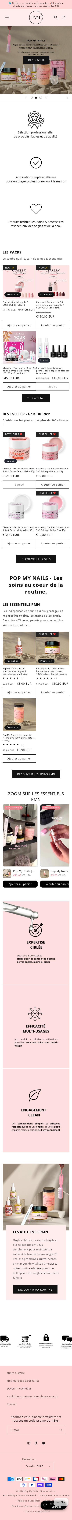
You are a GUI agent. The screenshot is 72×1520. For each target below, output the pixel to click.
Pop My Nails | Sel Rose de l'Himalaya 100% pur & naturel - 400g (19, 738)
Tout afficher (36, 398)
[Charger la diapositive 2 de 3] (36, 98)
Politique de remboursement (54, 1495)
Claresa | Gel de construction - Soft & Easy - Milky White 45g (19, 528)
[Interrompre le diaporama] (68, 98)
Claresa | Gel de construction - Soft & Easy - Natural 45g (52, 470)
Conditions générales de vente (27, 1506)
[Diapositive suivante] (46, 98)
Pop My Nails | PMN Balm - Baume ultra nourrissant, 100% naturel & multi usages (51, 671)
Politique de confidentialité (22, 1495)
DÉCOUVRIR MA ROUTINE (35, 1289)
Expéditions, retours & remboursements (32, 1396)
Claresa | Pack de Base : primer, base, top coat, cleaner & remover (52, 371)
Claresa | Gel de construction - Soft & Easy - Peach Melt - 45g (19, 470)
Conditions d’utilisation (38, 1511)
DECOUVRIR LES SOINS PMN (36, 774)
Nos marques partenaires (23, 1380)
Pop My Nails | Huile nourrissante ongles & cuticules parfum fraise (15, 671)
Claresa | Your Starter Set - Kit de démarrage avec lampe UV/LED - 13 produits (19, 371)
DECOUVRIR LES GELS (36, 559)
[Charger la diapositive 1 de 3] (32, 98)
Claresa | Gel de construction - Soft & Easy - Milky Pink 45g (52, 528)
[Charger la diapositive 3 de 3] (40, 98)
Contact (12, 1404)
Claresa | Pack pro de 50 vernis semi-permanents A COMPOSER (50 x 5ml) (50, 305)
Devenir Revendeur (19, 1388)
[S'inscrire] (61, 1430)
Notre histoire (16, 1372)
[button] (7, 17)
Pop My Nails (31, 1491)
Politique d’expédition (29, 1500)
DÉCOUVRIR (36, 60)
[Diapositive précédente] (26, 98)
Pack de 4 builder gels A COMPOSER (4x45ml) (15, 303)
